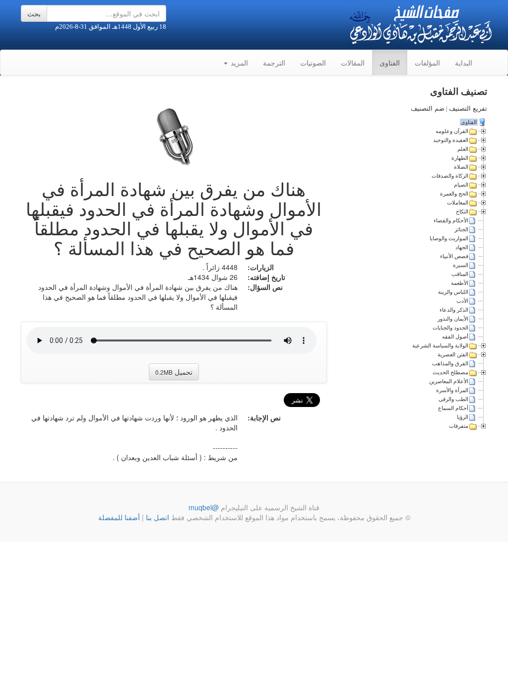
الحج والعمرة (454, 194)
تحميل (173, 372)
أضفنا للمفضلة (119, 517)
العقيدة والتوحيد (450, 140)
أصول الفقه (455, 336)
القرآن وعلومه (452, 131)
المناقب (459, 274)
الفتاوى (390, 63)
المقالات (353, 63)
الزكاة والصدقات (450, 176)
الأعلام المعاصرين (448, 381)
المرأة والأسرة (452, 390)
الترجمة (274, 63)
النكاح (462, 211)
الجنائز (461, 229)
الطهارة (459, 158)
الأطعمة (459, 283)
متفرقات (458, 426)
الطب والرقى (453, 399)
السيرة (460, 265)
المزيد (238, 63)
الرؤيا (462, 417)
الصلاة (461, 167)
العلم (462, 149)
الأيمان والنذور (453, 319)
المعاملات (457, 202)
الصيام (461, 185)
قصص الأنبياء (454, 256)
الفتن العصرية (453, 354)
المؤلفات (427, 63)
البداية (463, 63)
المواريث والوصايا (449, 238)
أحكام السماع (453, 408)
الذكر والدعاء (454, 310)
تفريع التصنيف (468, 108)
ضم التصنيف (427, 108)
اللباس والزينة (453, 292)
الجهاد (461, 247)
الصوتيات (313, 63)
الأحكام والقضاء (451, 220)
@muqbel (204, 507)
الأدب (462, 301)
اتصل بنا (156, 517)
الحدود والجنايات (450, 328)
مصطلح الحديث (450, 372)
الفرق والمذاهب (450, 363)
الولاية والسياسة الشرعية (440, 345)
